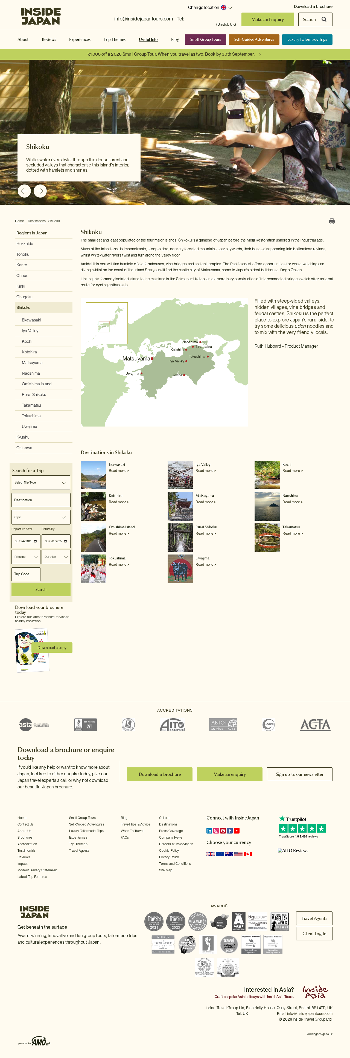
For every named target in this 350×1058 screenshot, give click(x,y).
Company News (170, 837)
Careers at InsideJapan (176, 844)
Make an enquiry (230, 774)
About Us (24, 831)
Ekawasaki (31, 320)
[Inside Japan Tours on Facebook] (230, 830)
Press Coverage (171, 831)
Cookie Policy (169, 851)
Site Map (165, 870)
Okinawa (24, 447)
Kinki (20, 286)
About (23, 39)
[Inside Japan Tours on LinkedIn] (209, 830)
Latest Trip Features (32, 877)
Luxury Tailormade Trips (307, 39)
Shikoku (54, 221)
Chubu (22, 275)
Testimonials (27, 851)
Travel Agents (79, 851)
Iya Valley (30, 330)
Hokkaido (24, 243)
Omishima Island (36, 384)
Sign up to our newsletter (299, 774)
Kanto (21, 265)
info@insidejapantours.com (143, 19)
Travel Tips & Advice (135, 824)
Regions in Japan (31, 233)
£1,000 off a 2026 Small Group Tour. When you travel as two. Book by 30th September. (171, 54)
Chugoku (24, 296)
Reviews (49, 39)
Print (332, 221)
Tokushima (31, 415)
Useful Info (148, 39)
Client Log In (314, 934)
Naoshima (31, 373)
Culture (164, 818)
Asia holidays (248, 997)
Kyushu (23, 437)
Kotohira (29, 352)
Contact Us (26, 824)
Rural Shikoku (34, 394)
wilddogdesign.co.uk (319, 1034)
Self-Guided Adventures (254, 39)
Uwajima (29, 426)
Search (309, 19)
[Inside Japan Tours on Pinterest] (223, 830)
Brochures (25, 837)
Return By (48, 529)
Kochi (27, 341)
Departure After (21, 529)
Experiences (79, 39)
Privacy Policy (169, 857)
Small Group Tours (205, 39)
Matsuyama (32, 362)
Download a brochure (313, 6)
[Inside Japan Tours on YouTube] (237, 830)
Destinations (37, 221)
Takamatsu (31, 405)
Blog (175, 39)
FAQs (125, 837)
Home (19, 221)
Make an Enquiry (268, 19)
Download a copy (51, 647)
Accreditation (27, 844)
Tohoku (22, 254)
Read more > (119, 471)
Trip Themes (115, 39)
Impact (23, 864)
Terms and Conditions (175, 864)
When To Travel (132, 831)
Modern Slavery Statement (37, 870)
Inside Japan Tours (41, 14)
